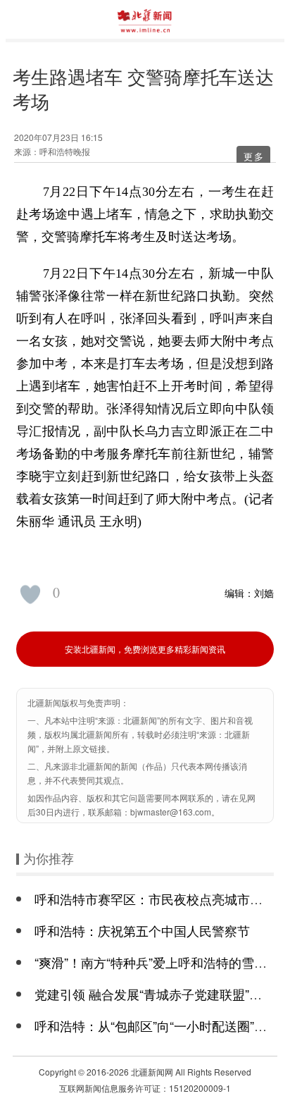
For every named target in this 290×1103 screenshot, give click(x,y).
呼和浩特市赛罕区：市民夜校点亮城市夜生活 (161, 898)
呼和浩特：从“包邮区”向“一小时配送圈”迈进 (156, 1025)
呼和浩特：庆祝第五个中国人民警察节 (142, 930)
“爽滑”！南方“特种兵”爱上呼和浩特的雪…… (156, 962)
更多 (254, 156)
